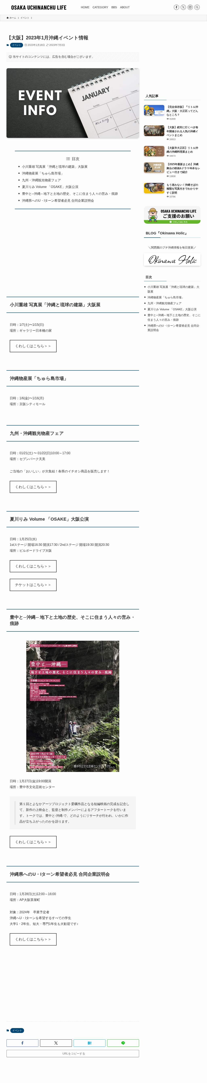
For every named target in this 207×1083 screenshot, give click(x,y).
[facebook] (176, 7)
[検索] (197, 7)
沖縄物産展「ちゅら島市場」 (43, 173)
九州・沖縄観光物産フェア (41, 180)
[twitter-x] (183, 7)
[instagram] (190, 7)
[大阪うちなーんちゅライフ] (38, 7)
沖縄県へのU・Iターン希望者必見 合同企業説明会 (58, 200)
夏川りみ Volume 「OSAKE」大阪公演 (50, 187)
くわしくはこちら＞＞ (33, 346)
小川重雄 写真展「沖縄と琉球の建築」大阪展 (55, 166)
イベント (16, 45)
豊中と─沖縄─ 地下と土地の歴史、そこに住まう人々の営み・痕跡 (70, 193)
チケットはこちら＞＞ (33, 585)
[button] (22, 1043)
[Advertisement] (73, 250)
